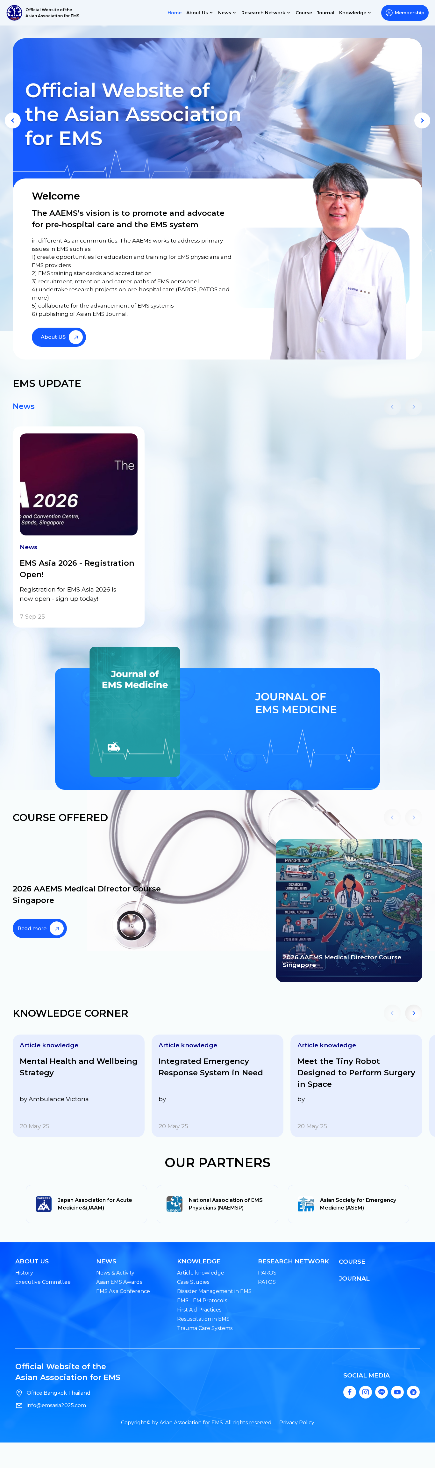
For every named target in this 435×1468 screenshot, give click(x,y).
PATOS (267, 1282)
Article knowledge (200, 1273)
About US (53, 337)
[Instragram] (365, 1392)
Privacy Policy (296, 1423)
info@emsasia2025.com (56, 1405)
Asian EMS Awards (119, 1282)
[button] (13, 120)
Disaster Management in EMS (214, 1291)
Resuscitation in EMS (203, 1319)
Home (175, 13)
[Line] (381, 1392)
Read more (32, 929)
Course (304, 13)
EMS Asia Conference (123, 1291)
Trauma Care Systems (204, 1328)
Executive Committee (43, 1282)
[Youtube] (397, 1392)
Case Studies (193, 1282)
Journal (325, 13)
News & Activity (115, 1273)
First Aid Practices (199, 1310)
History (24, 1273)
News (24, 406)
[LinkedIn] (413, 1392)
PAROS (267, 1273)
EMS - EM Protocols (202, 1300)
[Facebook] (349, 1392)
